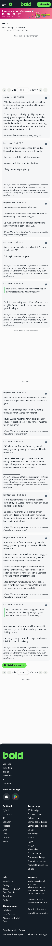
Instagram (7, 767)
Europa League (35, 853)
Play (5, 833)
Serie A (31, 837)
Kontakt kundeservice (38, 913)
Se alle (31, 868)
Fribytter (7, 202)
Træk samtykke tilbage (36, 934)
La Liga (31, 829)
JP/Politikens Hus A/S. (38, 902)
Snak (5, 829)
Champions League (37, 861)
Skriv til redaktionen (37, 909)
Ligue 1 (31, 841)
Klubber (6, 825)
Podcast (7, 837)
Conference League (37, 857)
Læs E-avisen (9, 914)
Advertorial (8, 896)
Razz (5, 143)
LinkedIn (7, 783)
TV (4, 818)
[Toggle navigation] (4, 4)
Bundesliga (33, 833)
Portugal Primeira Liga (38, 865)
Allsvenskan (33, 849)
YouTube (7, 764)
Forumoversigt (8, 27)
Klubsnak (21, 27)
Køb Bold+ (43, 4)
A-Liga (31, 845)
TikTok (6, 771)
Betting (6, 900)
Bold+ (6, 841)
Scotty (6, 97)
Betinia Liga (33, 818)
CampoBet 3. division (38, 825)
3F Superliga (33, 810)
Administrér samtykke (13, 934)
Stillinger (7, 821)
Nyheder (7, 810)
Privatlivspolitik (10, 930)
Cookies (22, 930)
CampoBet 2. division (38, 821)
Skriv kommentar (15, 665)
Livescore (7, 814)
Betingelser (8, 885)
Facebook (7, 775)
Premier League (35, 814)
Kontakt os (8, 881)
